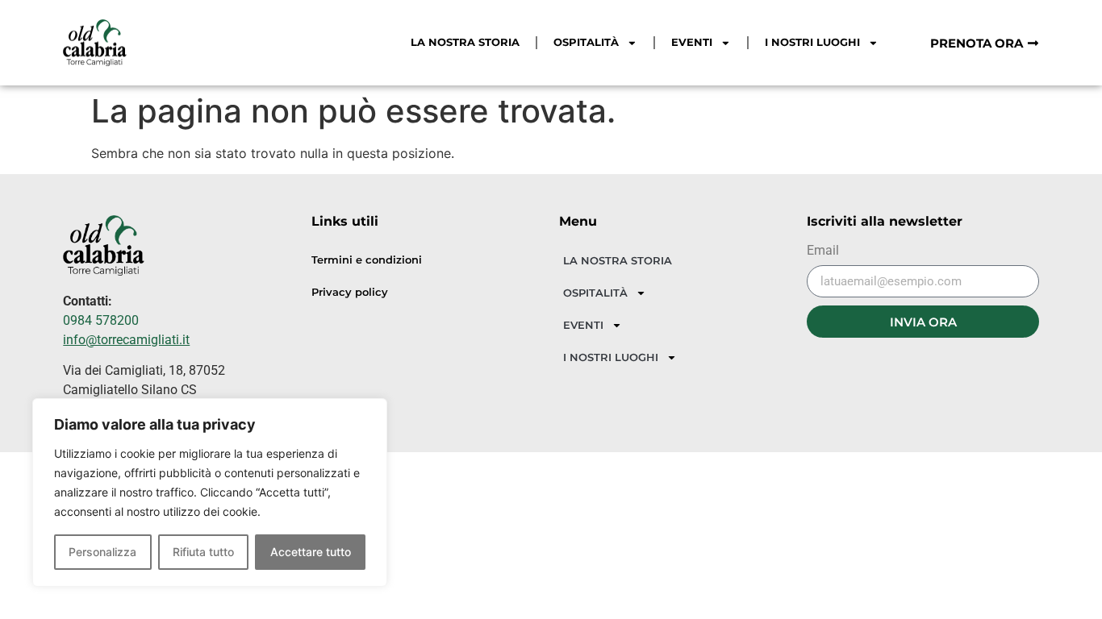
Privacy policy (349, 292)
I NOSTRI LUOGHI (812, 42)
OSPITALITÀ (586, 42)
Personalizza (102, 552)
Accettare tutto (310, 552)
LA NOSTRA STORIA (465, 42)
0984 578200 (101, 320)
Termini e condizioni (366, 260)
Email (823, 251)
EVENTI (691, 42)
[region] (209, 492)
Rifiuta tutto (203, 552)
